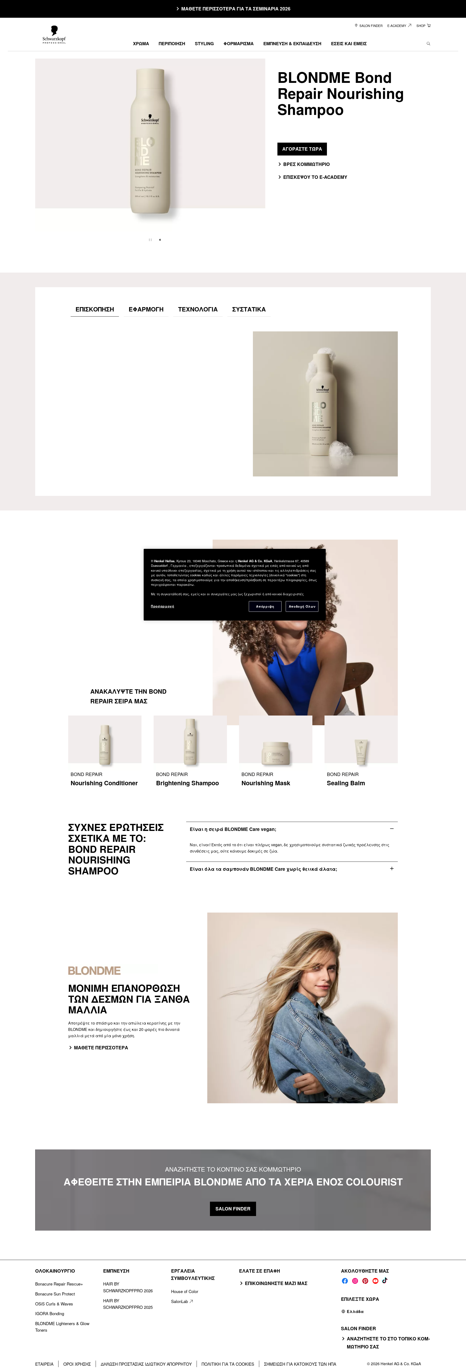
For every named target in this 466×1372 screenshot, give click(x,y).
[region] (235, 585)
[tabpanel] (233, 399)
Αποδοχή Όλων (302, 606)
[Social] (345, 1281)
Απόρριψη (265, 606)
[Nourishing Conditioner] (104, 754)
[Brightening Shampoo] (190, 754)
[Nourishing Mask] (275, 754)
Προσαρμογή (162, 606)
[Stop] (150, 239)
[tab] (95, 309)
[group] (150, 153)
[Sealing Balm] (361, 754)
